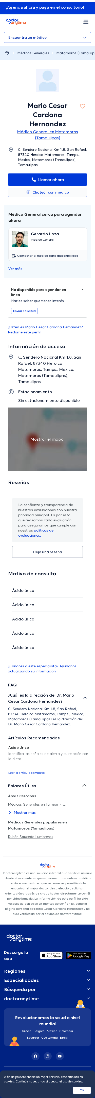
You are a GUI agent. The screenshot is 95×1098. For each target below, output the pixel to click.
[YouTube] (60, 1056)
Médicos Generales (33, 53)
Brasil (64, 1037)
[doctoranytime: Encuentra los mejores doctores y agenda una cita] (7, 53)
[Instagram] (48, 1056)
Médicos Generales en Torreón (33, 804)
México (52, 1031)
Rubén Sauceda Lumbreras (30, 836)
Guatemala (49, 1037)
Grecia (27, 1031)
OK (82, 1090)
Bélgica (39, 1031)
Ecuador (33, 1037)
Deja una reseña (47, 552)
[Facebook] (35, 1056)
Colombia (66, 1031)
